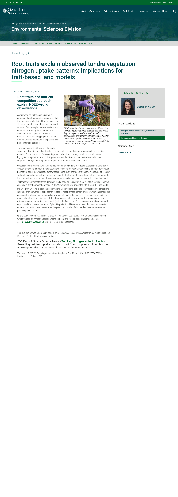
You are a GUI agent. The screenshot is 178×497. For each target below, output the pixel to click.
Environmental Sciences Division (46, 29)
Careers (156, 11)
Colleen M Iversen (146, 107)
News (164, 11)
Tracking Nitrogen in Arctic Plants (82, 241)
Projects (58, 43)
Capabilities (39, 43)
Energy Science (125, 152)
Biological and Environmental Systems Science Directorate (39, 23)
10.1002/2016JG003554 (32, 222)
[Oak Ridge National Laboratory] (16, 11)
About (15, 43)
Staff (91, 43)
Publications (70, 43)
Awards (82, 43)
